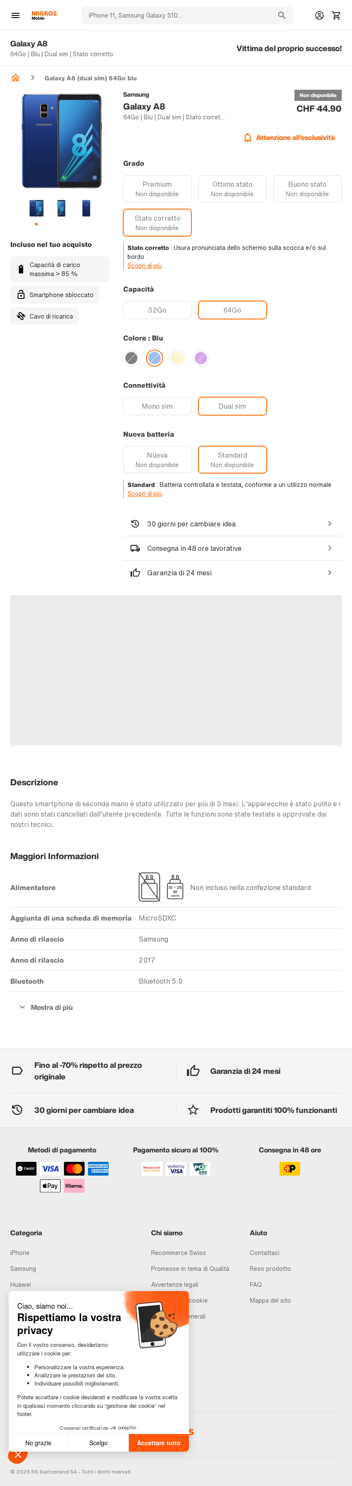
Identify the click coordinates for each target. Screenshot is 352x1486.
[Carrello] (336, 15)
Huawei (20, 1284)
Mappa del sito (270, 1300)
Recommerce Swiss (178, 1252)
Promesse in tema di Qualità (190, 1268)
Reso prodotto (270, 1268)
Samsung (23, 1268)
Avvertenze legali (174, 1284)
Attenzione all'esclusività (295, 137)
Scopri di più (144, 265)
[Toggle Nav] (15, 15)
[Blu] (154, 358)
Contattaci (264, 1252)
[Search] (282, 15)
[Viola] (201, 358)
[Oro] (178, 358)
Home (15, 78)
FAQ (256, 1284)
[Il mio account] (319, 15)
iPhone (20, 1252)
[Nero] (131, 358)
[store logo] (44, 15)
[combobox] (176, 15)
